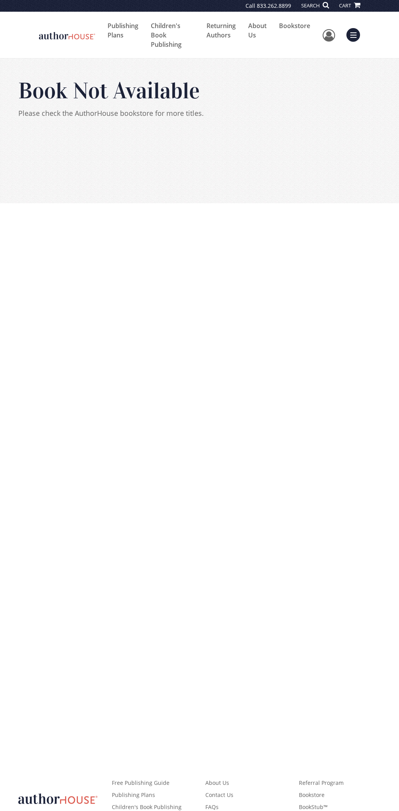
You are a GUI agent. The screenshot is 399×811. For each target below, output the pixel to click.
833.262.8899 (274, 5)
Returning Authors (221, 30)
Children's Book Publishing (166, 35)
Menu (355, 33)
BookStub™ (313, 807)
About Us (257, 30)
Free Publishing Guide (140, 782)
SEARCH (311, 5)
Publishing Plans (123, 30)
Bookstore (294, 25)
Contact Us (219, 795)
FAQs (212, 807)
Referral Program (321, 782)
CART (345, 5)
